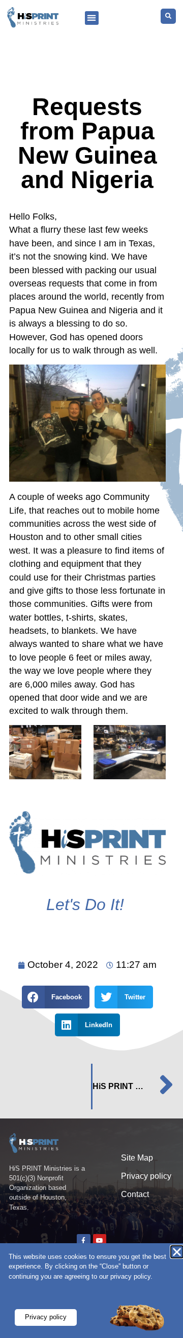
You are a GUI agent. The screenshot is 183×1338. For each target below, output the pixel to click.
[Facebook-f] (83, 1240)
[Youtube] (99, 1240)
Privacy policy (146, 1176)
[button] (92, 18)
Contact (135, 1194)
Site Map (137, 1157)
